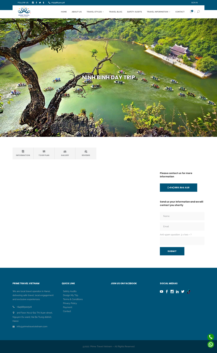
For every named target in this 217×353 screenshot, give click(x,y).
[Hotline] (210, 337)
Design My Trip (70, 295)
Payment (67, 307)
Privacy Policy (70, 303)
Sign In (194, 3)
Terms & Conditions (73, 299)
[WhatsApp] (210, 344)
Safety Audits (69, 291)
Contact (67, 311)
